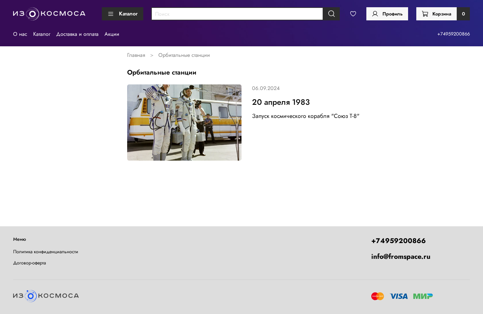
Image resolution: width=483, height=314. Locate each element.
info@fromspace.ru (400, 256)
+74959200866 (453, 34)
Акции (111, 34)
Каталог (128, 13)
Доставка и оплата (77, 34)
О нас (20, 34)
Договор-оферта (29, 262)
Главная (136, 55)
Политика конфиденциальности (45, 251)
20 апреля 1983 (281, 102)
